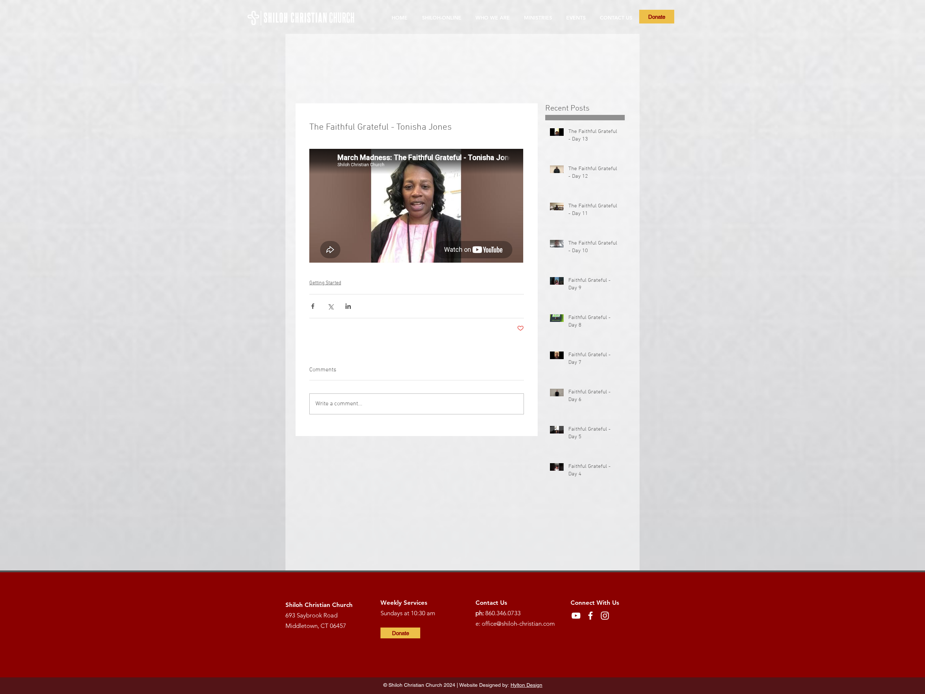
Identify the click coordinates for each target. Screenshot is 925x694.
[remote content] (416, 206)
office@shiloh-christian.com (518, 623)
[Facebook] (590, 615)
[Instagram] (604, 615)
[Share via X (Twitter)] (330, 306)
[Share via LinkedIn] (348, 306)
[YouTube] (576, 615)
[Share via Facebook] (312, 306)
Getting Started (325, 283)
